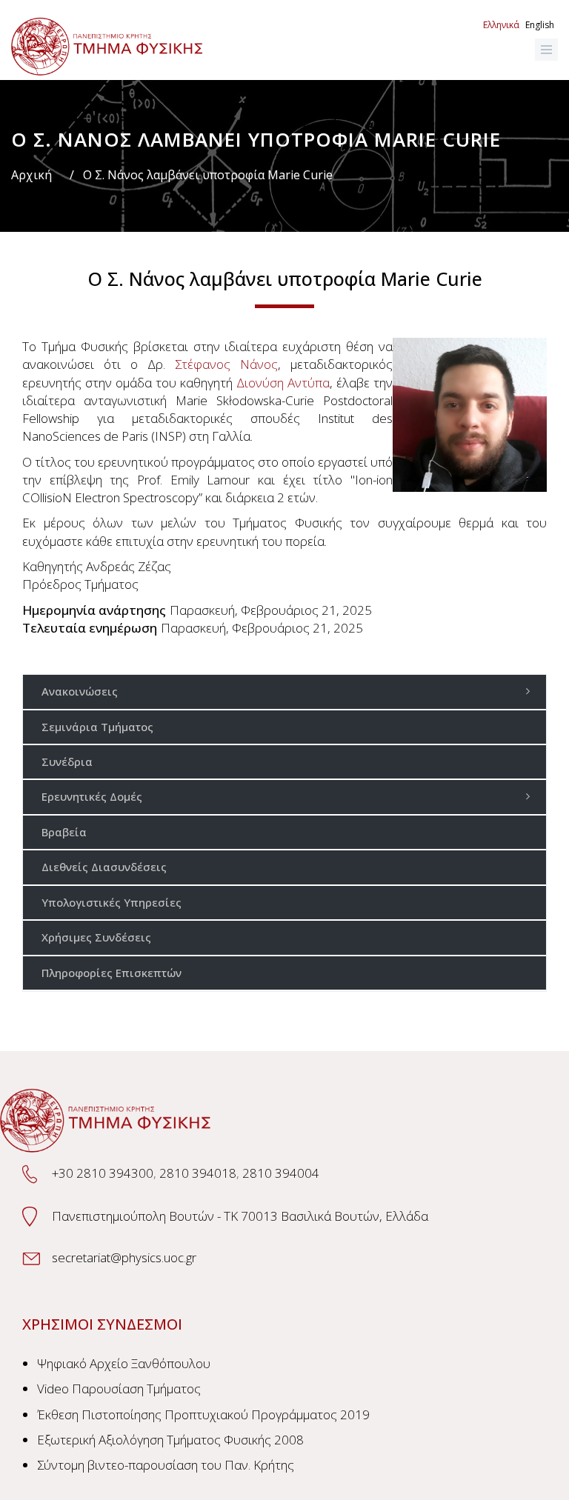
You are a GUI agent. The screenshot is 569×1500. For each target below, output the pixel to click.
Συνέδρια (67, 761)
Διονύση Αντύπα (283, 382)
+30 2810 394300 (102, 1172)
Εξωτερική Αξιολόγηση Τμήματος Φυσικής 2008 (170, 1439)
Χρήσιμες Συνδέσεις (96, 937)
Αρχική (31, 175)
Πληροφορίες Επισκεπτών (111, 972)
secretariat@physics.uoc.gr (124, 1257)
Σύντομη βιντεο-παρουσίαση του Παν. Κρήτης (165, 1464)
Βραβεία (64, 831)
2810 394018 (197, 1172)
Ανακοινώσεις (79, 691)
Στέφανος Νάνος (226, 364)
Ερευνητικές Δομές (91, 796)
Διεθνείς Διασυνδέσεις (104, 866)
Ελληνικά (501, 25)
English (539, 25)
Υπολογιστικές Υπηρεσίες (111, 902)
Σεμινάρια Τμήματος (97, 726)
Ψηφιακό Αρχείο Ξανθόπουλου (123, 1363)
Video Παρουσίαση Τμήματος (119, 1388)
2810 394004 (280, 1172)
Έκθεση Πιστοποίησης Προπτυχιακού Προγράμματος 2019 (203, 1414)
